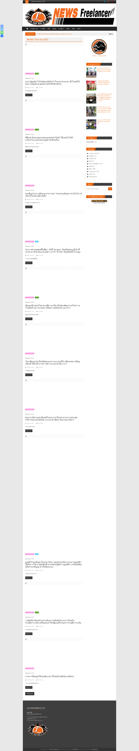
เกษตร (79, 28)
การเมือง (42, 28)
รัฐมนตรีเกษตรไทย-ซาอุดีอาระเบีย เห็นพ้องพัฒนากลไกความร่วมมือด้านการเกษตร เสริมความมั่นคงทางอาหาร (52, 306)
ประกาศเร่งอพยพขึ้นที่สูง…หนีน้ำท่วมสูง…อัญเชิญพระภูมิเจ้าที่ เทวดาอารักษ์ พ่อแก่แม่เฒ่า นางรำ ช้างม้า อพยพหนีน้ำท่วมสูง (52, 250)
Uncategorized (92, 153)
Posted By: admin (30, 87)
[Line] (2, 32)
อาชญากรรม (34, 28)
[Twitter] (2, 29)
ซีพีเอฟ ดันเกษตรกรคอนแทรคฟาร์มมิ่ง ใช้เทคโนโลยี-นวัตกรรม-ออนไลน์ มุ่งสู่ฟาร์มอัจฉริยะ (49, 138)
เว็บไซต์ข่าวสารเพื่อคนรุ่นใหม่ (99, 55)
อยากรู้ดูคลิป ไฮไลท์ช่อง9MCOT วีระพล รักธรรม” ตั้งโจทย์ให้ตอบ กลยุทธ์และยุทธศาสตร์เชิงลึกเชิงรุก (52, 82)
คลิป (73, 28)
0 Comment (40, 87)
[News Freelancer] (69, 17)
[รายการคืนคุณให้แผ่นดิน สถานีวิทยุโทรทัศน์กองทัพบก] (54, 654)
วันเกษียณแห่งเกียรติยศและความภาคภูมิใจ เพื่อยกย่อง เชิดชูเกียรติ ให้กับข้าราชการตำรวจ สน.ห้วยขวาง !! (52, 362)
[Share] (2, 35)
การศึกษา (61, 28)
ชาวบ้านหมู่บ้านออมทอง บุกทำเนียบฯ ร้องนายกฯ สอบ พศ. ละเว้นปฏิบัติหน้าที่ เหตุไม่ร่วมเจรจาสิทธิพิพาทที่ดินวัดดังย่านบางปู (67, 34)
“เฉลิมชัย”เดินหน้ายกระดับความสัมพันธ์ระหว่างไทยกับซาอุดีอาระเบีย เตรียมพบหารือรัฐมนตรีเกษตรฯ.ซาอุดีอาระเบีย (53, 621)
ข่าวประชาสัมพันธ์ (30, 73)
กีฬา (49, 28)
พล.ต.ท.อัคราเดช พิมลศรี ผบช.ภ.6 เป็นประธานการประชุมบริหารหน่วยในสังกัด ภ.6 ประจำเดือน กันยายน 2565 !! (51, 418)
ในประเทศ (91, 176)
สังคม (68, 28)
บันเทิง (54, 28)
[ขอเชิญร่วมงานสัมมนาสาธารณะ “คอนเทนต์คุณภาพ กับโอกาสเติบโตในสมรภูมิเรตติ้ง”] (54, 171)
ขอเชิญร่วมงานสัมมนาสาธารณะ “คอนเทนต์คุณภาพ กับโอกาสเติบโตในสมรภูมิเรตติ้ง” (53, 194)
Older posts (30, 693)
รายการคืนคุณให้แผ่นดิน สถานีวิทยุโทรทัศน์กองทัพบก (49, 676)
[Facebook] (2, 26)
